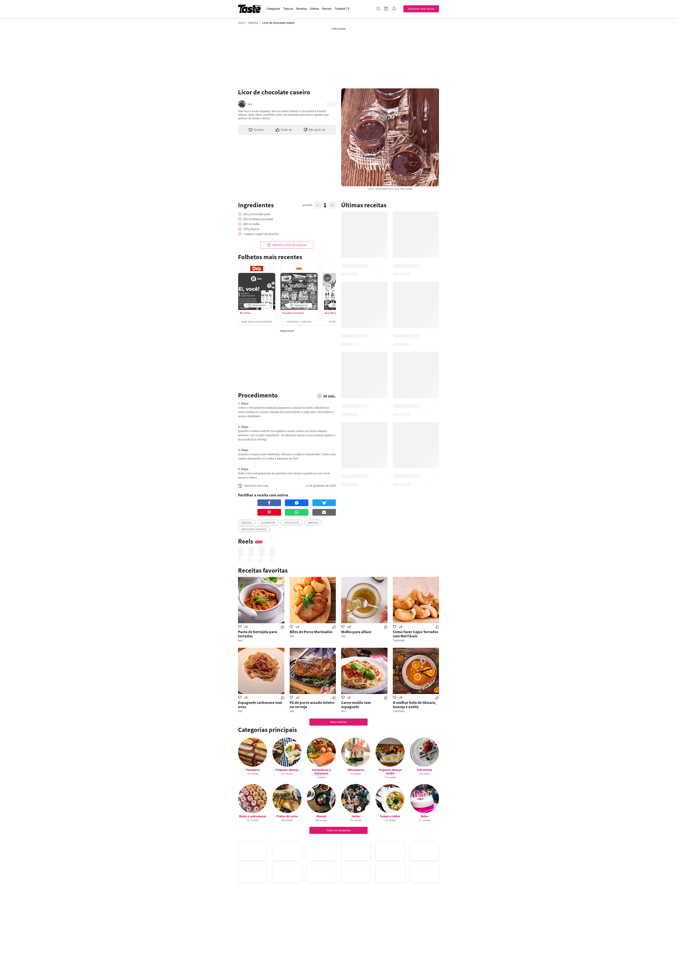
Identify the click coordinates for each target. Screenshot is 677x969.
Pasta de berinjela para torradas (257, 634)
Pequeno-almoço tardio (390, 771)
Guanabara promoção (293, 312)
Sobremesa (424, 770)
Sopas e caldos (390, 816)
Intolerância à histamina (321, 771)
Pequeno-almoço (286, 770)
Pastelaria (253, 770)
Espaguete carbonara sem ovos (260, 704)
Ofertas (314, 8)
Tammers (399, 640)
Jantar (355, 816)
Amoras (313, 522)
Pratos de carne (287, 816)
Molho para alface (356, 632)
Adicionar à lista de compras (289, 245)
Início (241, 23)
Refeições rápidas (254, 529)
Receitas (301, 8)
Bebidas (253, 23)
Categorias (273, 8)
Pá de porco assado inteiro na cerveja (312, 704)
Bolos (424, 816)
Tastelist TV (342, 8)
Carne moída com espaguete (356, 704)
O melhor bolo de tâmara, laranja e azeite (414, 704)
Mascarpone (355, 770)
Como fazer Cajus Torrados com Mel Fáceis (415, 634)
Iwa (250, 104)
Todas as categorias (338, 830)
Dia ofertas (245, 312)
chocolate (291, 522)
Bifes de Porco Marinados (311, 632)
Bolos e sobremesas (252, 816)
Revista (326, 8)
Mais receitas (338, 722)
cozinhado (268, 522)
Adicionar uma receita (421, 8)
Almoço (321, 816)
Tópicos (288, 8)
